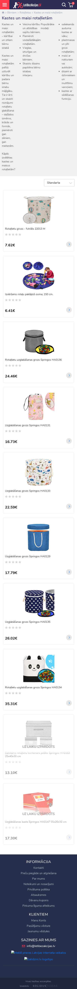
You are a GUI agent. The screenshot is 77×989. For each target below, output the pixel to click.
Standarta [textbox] (53, 183)
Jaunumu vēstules (39, 931)
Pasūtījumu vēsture (38, 926)
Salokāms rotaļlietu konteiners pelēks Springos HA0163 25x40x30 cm (37, 754)
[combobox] (59, 182)
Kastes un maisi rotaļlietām (48, 12)
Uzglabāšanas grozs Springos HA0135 (27, 622)
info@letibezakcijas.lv (41, 946)
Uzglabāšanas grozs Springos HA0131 (27, 425)
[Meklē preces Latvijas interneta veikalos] (38, 952)
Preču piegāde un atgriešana (38, 873)
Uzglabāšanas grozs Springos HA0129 (27, 556)
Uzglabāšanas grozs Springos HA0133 (27, 491)
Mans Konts (38, 920)
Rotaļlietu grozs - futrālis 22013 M (25, 229)
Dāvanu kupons (38, 900)
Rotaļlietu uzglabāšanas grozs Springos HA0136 (33, 360)
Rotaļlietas (25, 12)
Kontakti (38, 868)
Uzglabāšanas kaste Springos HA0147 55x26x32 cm (36, 822)
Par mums (38, 879)
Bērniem (11, 12)
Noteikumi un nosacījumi (39, 884)
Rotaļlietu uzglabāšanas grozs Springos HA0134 (33, 687)
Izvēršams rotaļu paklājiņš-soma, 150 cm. (29, 294)
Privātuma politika (38, 889)
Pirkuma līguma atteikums (38, 906)
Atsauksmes (38, 895)
